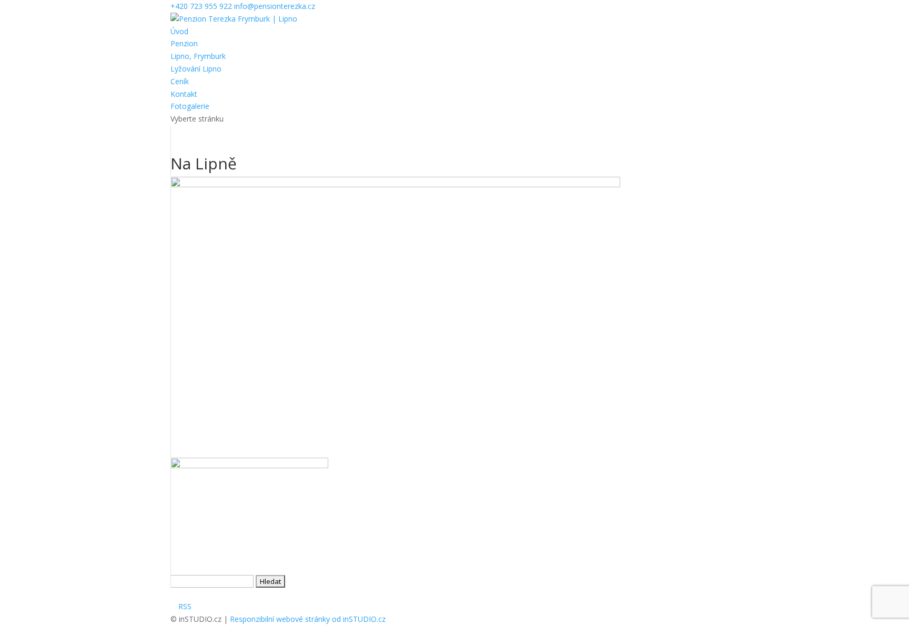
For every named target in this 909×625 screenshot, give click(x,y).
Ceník (179, 81)
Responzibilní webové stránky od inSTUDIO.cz (308, 619)
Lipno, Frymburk (198, 56)
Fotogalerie (189, 106)
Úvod (179, 31)
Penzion (184, 43)
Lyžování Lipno (195, 69)
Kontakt (183, 94)
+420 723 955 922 (201, 6)
